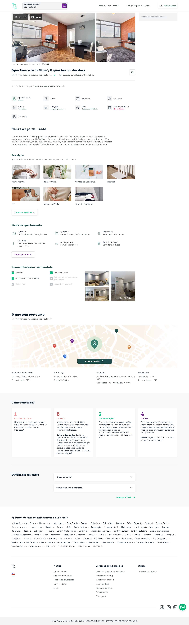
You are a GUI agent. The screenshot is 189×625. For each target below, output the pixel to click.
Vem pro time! (60, 584)
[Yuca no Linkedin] (175, 607)
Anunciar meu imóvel (109, 6)
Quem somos (60, 571)
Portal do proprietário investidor (110, 571)
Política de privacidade (64, 580)
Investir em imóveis (105, 580)
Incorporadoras (102, 584)
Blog (56, 588)
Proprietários (101, 592)
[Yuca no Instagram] (169, 607)
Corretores (101, 596)
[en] (31, 573)
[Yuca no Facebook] (162, 607)
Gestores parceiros (104, 588)
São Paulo (24, 64)
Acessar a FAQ (123, 497)
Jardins (35, 64)
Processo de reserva (147, 571)
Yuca (13, 64)
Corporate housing (104, 576)
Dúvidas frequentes (63, 576)
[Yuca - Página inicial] (14, 6)
